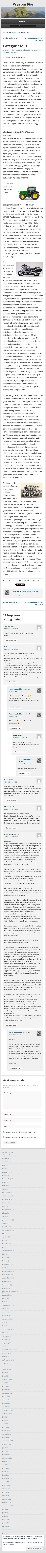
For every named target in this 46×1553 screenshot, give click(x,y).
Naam (8, 1114)
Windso (4, 1356)
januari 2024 (6, 1403)
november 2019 (7, 1489)
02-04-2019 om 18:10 (24, 764)
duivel (4, 1206)
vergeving (5, 1343)
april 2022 (5, 1451)
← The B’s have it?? (11, 38)
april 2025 (5, 1386)
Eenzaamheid (6, 1209)
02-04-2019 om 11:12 (15, 716)
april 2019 (5, 1492)
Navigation (23, 21)
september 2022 (7, 1441)
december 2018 (7, 1495)
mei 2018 (5, 1516)
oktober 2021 (6, 1461)
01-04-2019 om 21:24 (11, 629)
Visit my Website (20, 595)
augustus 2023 (7, 1413)
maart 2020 (6, 1485)
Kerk (7, 52)
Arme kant (5, 1158)
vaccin (4, 1333)
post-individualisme (8, 1291)
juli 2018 (5, 1509)
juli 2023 (5, 1417)
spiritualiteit (6, 1319)
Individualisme (7, 1250)
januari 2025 (6, 1390)
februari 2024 (6, 1400)
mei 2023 (5, 1424)
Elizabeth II (5, 1213)
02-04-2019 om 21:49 (11, 809)
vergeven (5, 1339)
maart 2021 (6, 1472)
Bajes (4, 1165)
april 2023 (5, 1427)
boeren (4, 1186)
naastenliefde (6, 1278)
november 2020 (7, 1478)
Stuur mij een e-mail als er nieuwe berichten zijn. (21, 1137)
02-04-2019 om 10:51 (11, 782)
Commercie (6, 1199)
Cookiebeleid (10, 1544)
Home (14, 32)
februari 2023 (6, 1434)
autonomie (5, 1162)
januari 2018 (6, 1523)
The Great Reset (7, 1329)
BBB (3, 1168)
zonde (4, 1363)
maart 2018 (6, 1519)
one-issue (5, 1281)
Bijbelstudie (26, 50)
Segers (4, 1312)
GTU (3, 1240)
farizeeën (5, 1216)
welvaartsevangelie (8, 1350)
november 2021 (7, 1458)
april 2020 (5, 1482)
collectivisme (6, 1196)
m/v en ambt (13, 52)
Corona (4, 1203)
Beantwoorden (11, 640)
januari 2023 (6, 1437)
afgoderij (5, 1155)
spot (3, 1322)
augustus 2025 (7, 1379)
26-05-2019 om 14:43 (11, 837)
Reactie (8, 1093)
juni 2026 (5, 1372)
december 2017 (7, 1526)
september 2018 (7, 1506)
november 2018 (7, 1499)
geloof (4, 1223)
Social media (6, 1315)
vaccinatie (5, 1336)
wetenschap (6, 1353)
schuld (4, 1309)
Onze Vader (6, 1285)
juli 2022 (5, 1448)
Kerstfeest (5, 1257)
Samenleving (6, 1305)
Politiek (4, 1288)
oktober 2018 (6, 1502)
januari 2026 (6, 1376)
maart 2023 (6, 1431)
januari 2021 (6, 1475)
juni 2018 (5, 1513)
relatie (4, 1298)
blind (4, 1182)
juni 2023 (5, 1420)
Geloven (36, 50)
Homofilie (5, 1244)
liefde (4, 1261)
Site (5, 1126)
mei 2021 (5, 1465)
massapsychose (7, 1271)
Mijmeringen (6, 1274)
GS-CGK (4, 1237)
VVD (3, 1346)
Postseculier (6, 1295)
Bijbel (18, 32)
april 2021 (5, 1468)
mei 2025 (5, 1383)
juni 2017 (5, 1533)
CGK (31, 50)
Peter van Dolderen (30, 591)
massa (4, 1268)
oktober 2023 (6, 1407)
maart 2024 (6, 1396)
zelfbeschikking (7, 1360)
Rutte (4, 1302)
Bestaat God (6, 1172)
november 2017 (7, 1530)
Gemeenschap (7, 1230)
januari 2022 (6, 1454)
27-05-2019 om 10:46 (15, 1035)
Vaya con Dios (23, 4)
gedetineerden (7, 1220)
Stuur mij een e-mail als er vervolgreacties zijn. (20, 1132)
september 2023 (7, 1410)
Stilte (3, 1326)
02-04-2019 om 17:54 (20, 738)
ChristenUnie (6, 1192)
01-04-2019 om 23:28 (11, 649)
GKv (3, 1233)
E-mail (8, 1120)
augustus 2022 (7, 1444)
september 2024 (7, 1393)
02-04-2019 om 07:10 (15, 691)
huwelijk (4, 1247)
